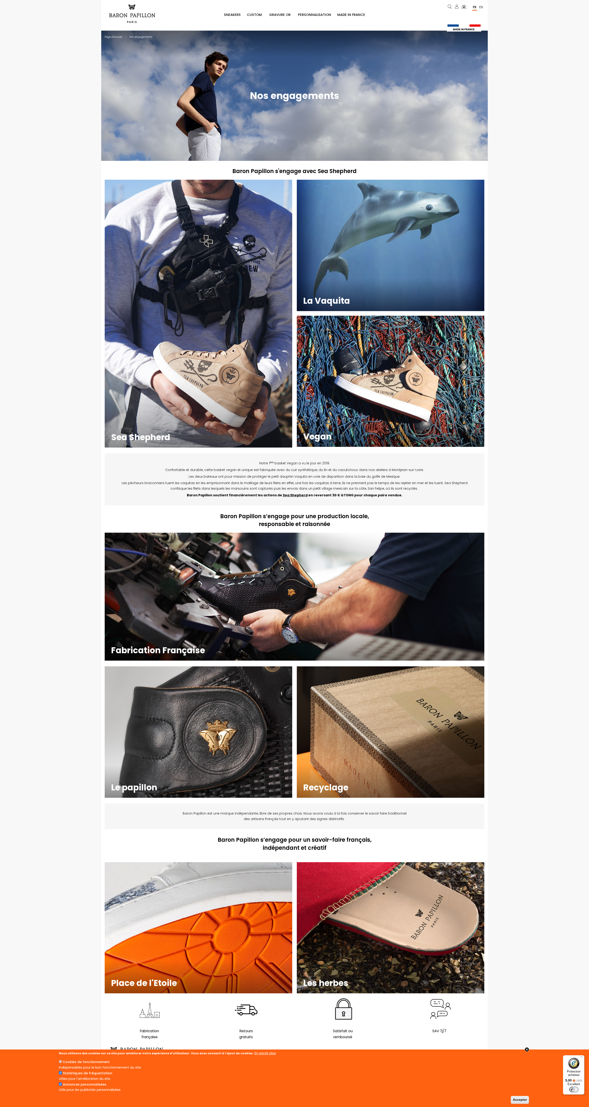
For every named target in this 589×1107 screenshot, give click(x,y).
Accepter (520, 1099)
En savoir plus (265, 1053)
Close (527, 1049)
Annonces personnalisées (84, 1084)
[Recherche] (450, 7)
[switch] (573, 1089)
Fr (474, 7)
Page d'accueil (113, 37)
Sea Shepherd (295, 495)
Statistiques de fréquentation (87, 1073)
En (481, 7)
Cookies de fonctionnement (86, 1062)
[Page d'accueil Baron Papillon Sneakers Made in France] (134, 13)
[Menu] (581, 1058)
